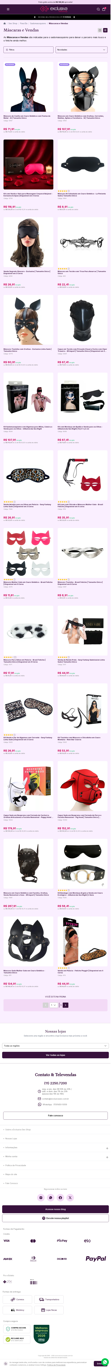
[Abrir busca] (98, 9)
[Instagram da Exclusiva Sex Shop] (41, 1197)
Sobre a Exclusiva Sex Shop (18, 1129)
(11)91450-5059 (60, 1104)
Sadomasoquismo (38, 23)
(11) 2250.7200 (55, 1083)
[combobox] (81, 50)
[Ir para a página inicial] (53, 9)
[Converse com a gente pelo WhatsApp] (105, 1362)
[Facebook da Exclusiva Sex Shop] (60, 1197)
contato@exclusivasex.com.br (55, 1099)
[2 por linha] (105, 30)
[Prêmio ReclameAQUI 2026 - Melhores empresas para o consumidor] (41, 1334)
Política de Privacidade (15, 1165)
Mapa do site (11, 1174)
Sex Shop (13, 23)
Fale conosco (55, 1115)
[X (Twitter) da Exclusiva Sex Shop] (70, 1197)
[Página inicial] (5, 23)
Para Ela (23, 23)
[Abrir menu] (8, 9)
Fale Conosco (11, 1183)
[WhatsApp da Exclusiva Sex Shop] (50, 1197)
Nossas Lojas (11, 1138)
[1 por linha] (100, 30)
